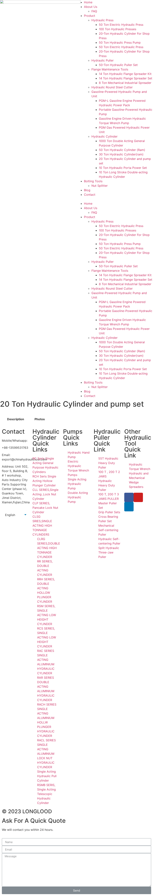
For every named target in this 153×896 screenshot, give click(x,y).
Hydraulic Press (102, 20)
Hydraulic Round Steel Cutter (112, 87)
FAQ (94, 11)
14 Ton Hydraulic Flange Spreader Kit (125, 74)
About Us (90, 7)
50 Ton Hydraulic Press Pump (120, 42)
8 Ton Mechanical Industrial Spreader (125, 83)
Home (88, 2)
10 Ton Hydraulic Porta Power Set (123, 168)
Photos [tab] (40, 419)
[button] (114, 199)
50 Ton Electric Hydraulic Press (121, 24)
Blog (87, 190)
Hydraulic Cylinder (104, 136)
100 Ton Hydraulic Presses (117, 29)
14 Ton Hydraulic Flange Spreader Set (125, 78)
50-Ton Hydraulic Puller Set (118, 65)
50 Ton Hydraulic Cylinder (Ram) (122, 150)
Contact (89, 194)
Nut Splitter (99, 185)
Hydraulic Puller (102, 60)
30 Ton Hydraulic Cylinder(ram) (121, 154)
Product (89, 16)
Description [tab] (15, 419)
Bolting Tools (93, 181)
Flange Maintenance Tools (109, 69)
